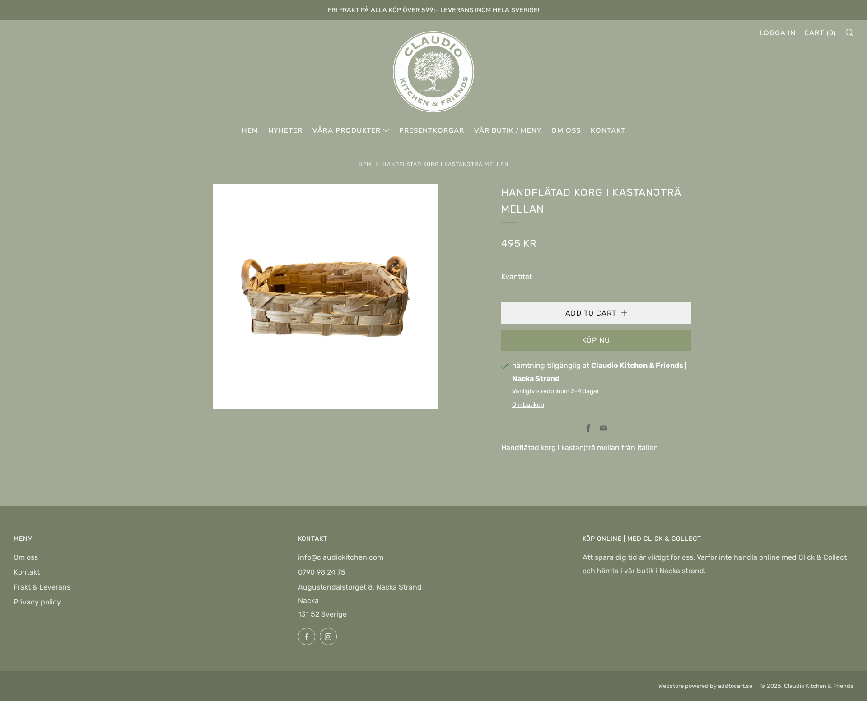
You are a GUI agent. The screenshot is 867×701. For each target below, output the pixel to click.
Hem (250, 130)
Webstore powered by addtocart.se (705, 685)
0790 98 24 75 (321, 572)
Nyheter (285, 130)
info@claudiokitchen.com (340, 557)
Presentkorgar (431, 130)
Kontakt (608, 130)
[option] (325, 296)
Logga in (778, 32)
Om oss (566, 130)
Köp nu (596, 340)
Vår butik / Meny (507, 130)
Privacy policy (37, 602)
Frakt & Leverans (42, 587)
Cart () (820, 32)
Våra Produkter (346, 130)
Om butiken (528, 404)
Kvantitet (516, 276)
